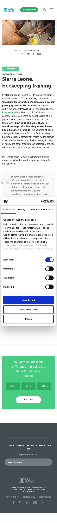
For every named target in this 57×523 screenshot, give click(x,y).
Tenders (30, 445)
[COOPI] (9, 9)
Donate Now (29, 10)
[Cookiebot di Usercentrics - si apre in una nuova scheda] (41, 201)
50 (28, 386)
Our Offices (20, 445)
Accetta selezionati (28, 309)
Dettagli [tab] (22, 209)
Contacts (10, 445)
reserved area (45, 497)
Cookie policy (29, 497)
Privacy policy (12, 497)
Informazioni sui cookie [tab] (43, 209)
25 (13, 386)
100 (44, 386)
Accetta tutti (28, 300)
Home (17, 50)
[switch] (49, 268)
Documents (40, 445)
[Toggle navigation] (51, 10)
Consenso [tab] (8, 209)
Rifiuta (28, 319)
